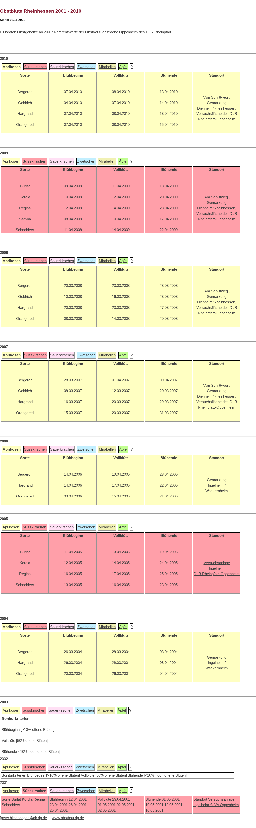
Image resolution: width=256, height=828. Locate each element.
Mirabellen (107, 67)
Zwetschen (86, 67)
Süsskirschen (35, 67)
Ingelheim (201, 805)
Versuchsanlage (221, 799)
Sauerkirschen (62, 67)
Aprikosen (11, 161)
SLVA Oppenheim (224, 805)
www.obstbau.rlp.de (68, 818)
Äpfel (123, 67)
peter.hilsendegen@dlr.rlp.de (24, 818)
